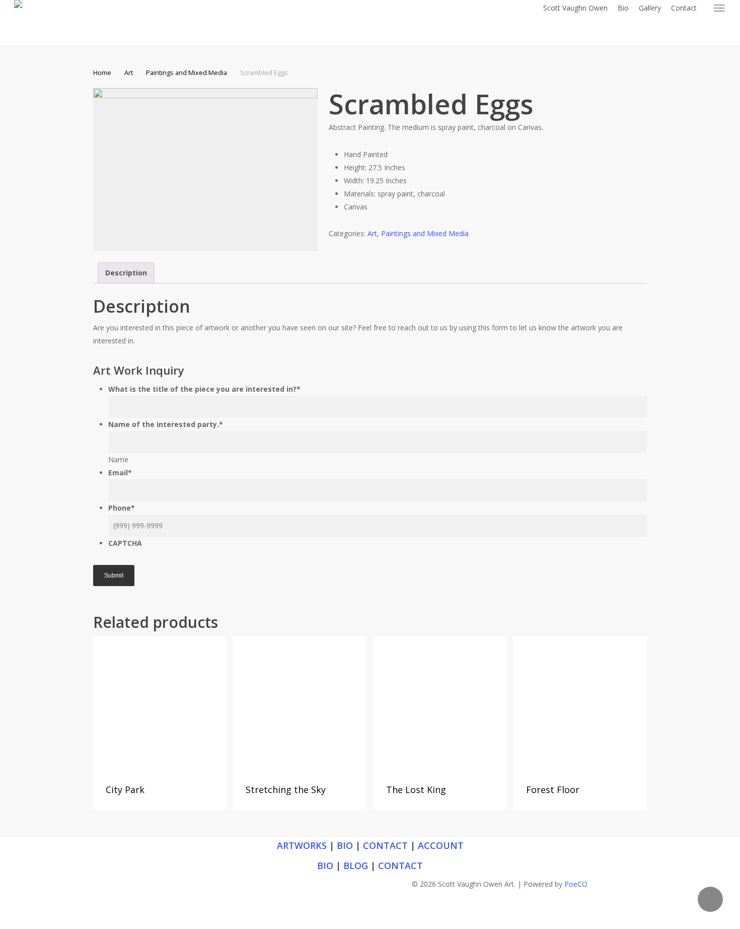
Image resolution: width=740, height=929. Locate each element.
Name (118, 459)
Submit (113, 575)
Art (128, 72)
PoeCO (575, 884)
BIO (345, 845)
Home (102, 72)
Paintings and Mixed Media (186, 72)
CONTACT (385, 845)
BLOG (355, 866)
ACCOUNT (441, 845)
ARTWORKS (302, 845)
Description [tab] (126, 272)
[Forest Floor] (579, 702)
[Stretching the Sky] (299, 702)
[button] (720, 8)
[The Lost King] (440, 702)
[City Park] (159, 702)
